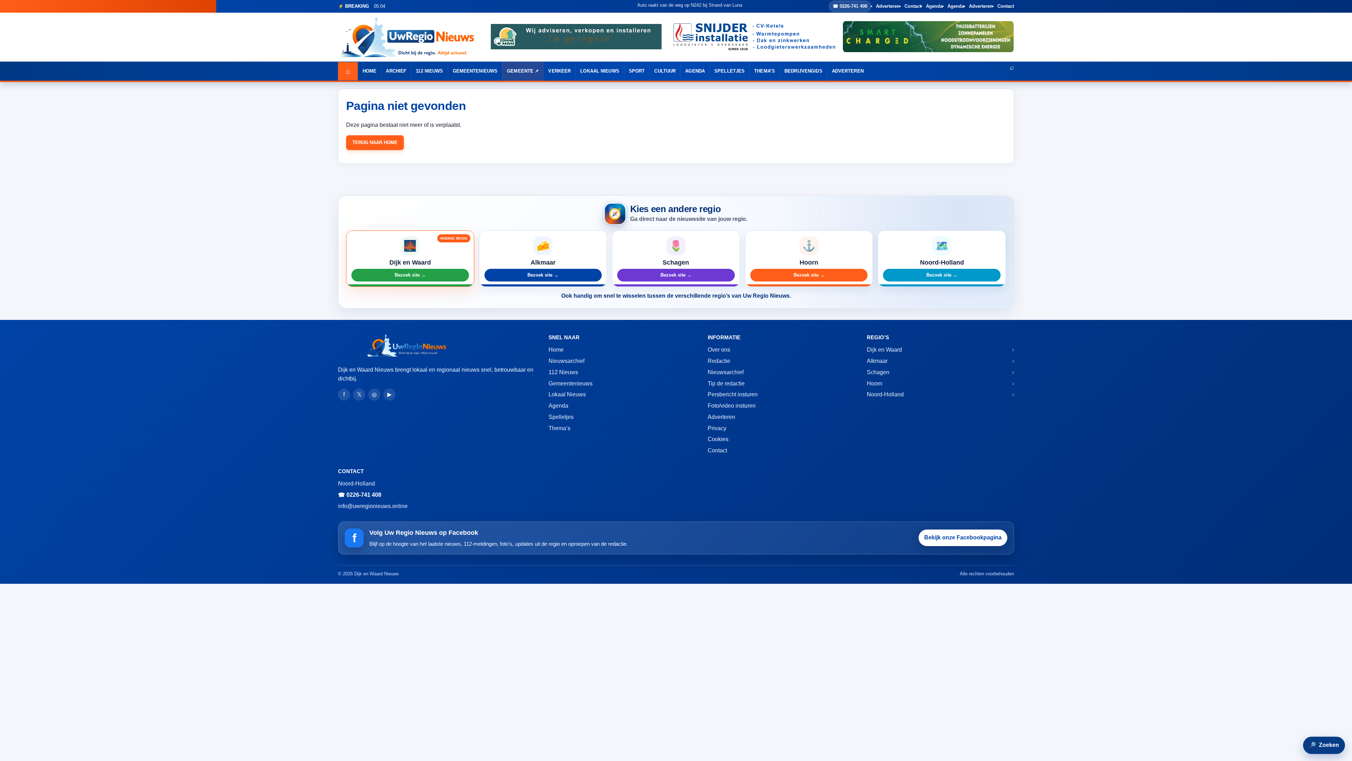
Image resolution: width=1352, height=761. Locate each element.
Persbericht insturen (733, 394)
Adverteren (888, 6)
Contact (913, 6)
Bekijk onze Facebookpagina (963, 537)
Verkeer (559, 71)
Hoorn (874, 383)
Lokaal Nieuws (599, 71)
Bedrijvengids (803, 71)
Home (369, 71)
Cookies (718, 439)
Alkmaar (877, 361)
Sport (637, 71)
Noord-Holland (885, 394)
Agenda (934, 6)
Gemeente (520, 71)
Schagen (878, 372)
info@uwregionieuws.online (373, 506)
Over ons (719, 350)
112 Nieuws (429, 71)
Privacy (717, 428)
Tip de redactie (726, 383)
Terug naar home (375, 142)
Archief (396, 71)
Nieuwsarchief (566, 361)
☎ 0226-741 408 (850, 6)
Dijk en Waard (884, 350)
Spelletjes (729, 71)
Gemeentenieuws (475, 71)
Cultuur (665, 71)
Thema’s (764, 71)
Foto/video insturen (732, 406)
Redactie (719, 361)
